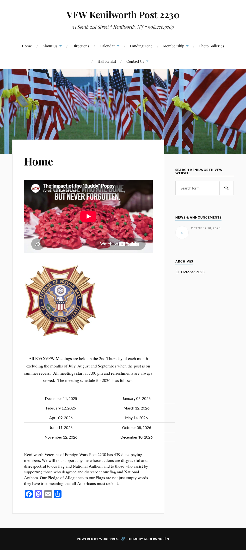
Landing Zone (141, 45)
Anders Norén (156, 539)
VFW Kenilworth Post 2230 (123, 14)
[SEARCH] (226, 188)
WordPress (109, 539)
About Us (50, 45)
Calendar (107, 45)
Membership (173, 45)
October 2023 (192, 271)
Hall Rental (107, 61)
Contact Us (135, 61)
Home (27, 45)
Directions (80, 45)
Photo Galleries (211, 45)
